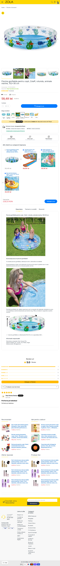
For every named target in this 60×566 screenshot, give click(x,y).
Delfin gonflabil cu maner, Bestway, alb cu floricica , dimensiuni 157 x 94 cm (49, 151)
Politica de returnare (20, 521)
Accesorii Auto (32, 527)
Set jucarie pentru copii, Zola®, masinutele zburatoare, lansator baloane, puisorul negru (20, 446)
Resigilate (30, 518)
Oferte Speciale (7, 455)
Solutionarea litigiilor (20, 539)
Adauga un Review (30, 382)
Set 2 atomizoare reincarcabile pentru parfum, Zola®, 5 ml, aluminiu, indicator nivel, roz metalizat (20, 471)
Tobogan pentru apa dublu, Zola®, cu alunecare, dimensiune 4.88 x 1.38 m (30, 151)
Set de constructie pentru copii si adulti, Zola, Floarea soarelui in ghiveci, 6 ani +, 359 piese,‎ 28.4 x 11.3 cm (50, 426)
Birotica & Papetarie (30, 543)
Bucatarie (30, 525)
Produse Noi (35, 455)
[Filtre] (3, 387)
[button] (5, 90)
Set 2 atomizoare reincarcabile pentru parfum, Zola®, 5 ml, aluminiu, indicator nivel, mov (20, 481)
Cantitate (3, 103)
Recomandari (6, 419)
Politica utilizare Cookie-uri (21, 532)
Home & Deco (31, 523)
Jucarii (30, 546)
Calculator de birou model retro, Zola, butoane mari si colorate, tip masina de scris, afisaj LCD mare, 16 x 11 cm (49, 436)
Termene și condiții (20, 529)
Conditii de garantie (20, 517)
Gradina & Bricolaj (30, 539)
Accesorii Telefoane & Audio (31, 552)
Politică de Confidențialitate (21, 525)
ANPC (18, 536)
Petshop (30, 521)
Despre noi (20, 514)
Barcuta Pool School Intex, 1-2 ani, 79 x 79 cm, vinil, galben (12, 174)
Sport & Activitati (32, 532)
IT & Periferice (32, 530)
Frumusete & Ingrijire (31, 535)
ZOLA (26, 562)
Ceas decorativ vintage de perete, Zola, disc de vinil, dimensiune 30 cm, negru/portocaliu (48, 446)
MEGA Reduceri (32, 516)
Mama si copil (31, 548)
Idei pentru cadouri (38, 419)
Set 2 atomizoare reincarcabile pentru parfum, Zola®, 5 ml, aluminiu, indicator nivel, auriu (20, 461)
